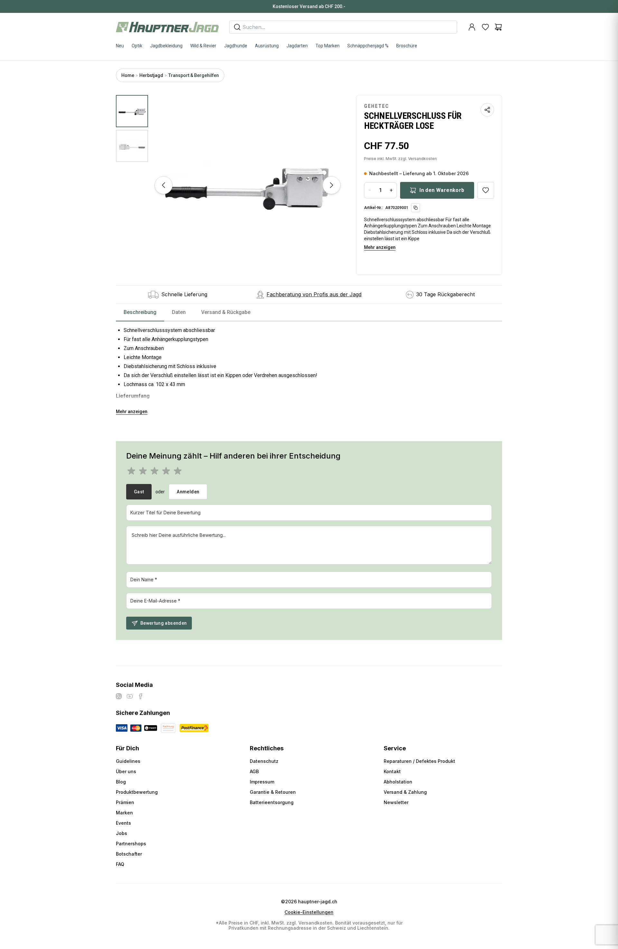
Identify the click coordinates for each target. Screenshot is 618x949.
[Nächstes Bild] (332, 185)
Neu (120, 45)
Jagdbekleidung (166, 45)
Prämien (125, 802)
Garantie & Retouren (273, 792)
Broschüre (406, 45)
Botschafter (129, 854)
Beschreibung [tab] (140, 312)
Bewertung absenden (163, 623)
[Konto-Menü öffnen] (472, 27)
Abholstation (398, 781)
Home (127, 75)
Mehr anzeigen (380, 247)
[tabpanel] (309, 368)
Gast (139, 491)
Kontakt (392, 771)
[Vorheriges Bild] (163, 185)
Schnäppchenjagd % (368, 45)
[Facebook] (141, 696)
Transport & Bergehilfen (193, 75)
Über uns (126, 771)
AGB (254, 771)
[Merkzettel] (485, 27)
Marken (124, 812)
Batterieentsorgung (272, 802)
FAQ (120, 864)
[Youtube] (130, 696)
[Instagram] (119, 696)
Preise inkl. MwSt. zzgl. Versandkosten (400, 158)
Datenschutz (264, 761)
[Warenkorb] (498, 27)
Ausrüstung (267, 45)
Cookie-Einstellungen (309, 912)
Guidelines (128, 761)
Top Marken (327, 45)
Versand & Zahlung (405, 792)
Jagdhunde (235, 45)
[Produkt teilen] (487, 110)
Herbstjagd (151, 75)
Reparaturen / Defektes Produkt (419, 761)
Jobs (121, 833)
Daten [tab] (179, 312)
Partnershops (131, 843)
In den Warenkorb (441, 190)
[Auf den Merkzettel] (485, 190)
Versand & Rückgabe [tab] (225, 312)
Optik (137, 45)
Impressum (262, 781)
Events (123, 823)
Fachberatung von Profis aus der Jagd (314, 294)
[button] (247, 185)
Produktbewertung (137, 792)
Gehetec (376, 106)
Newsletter (396, 802)
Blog (121, 781)
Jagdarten (297, 45)
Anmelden (188, 491)
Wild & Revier (203, 45)
